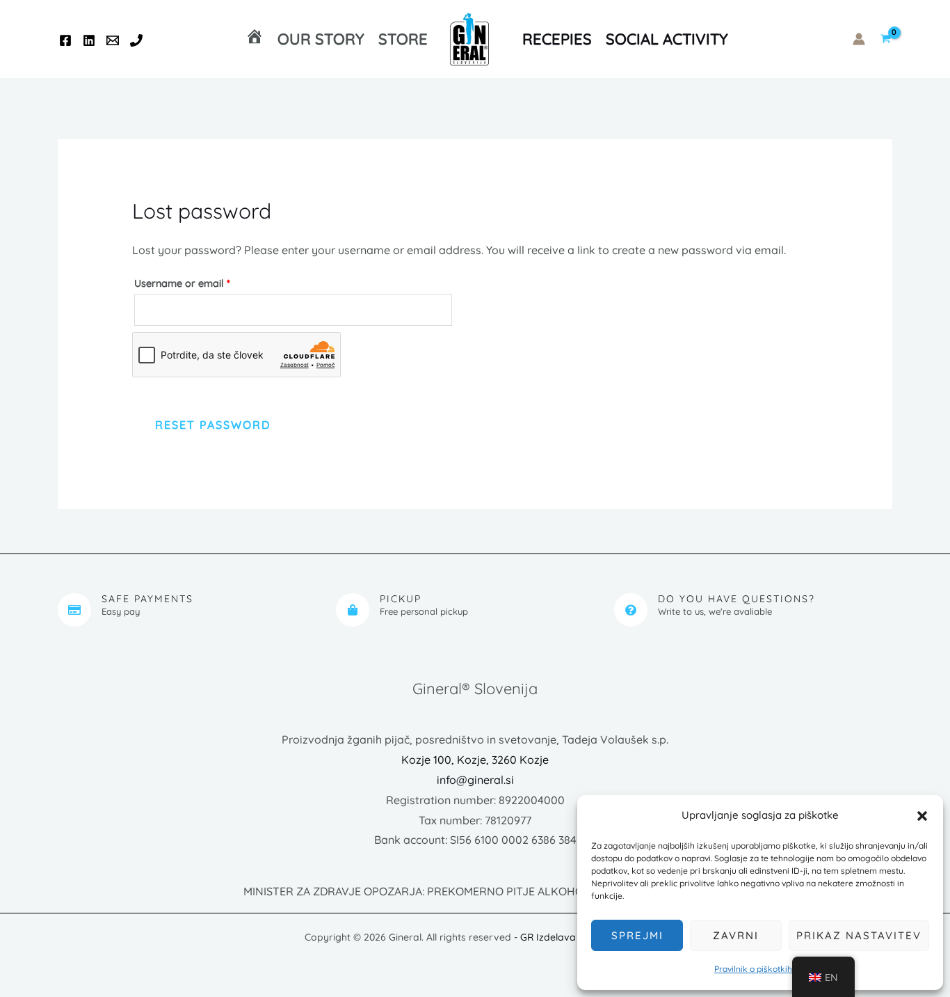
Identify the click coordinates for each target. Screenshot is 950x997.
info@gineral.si (475, 780)
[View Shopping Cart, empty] (885, 39)
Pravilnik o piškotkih (753, 969)
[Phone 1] (136, 40)
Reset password (213, 425)
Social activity (667, 39)
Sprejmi (637, 935)
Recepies (557, 39)
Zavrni (736, 935)
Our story (320, 39)
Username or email (203, 282)
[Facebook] (65, 40)
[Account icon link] (859, 39)
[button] (922, 816)
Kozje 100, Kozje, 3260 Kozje (475, 760)
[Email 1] (112, 40)
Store (403, 39)
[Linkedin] (89, 40)
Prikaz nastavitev (858, 935)
